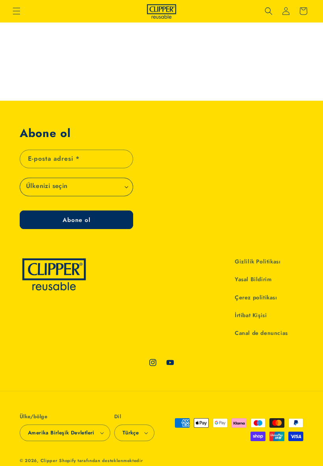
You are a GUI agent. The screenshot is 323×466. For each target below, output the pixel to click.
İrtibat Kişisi (251, 315)
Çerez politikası (256, 297)
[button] (16, 11)
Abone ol (77, 220)
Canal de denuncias (261, 333)
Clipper (49, 460)
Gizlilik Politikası (257, 261)
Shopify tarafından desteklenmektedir (101, 460)
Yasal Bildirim (253, 279)
